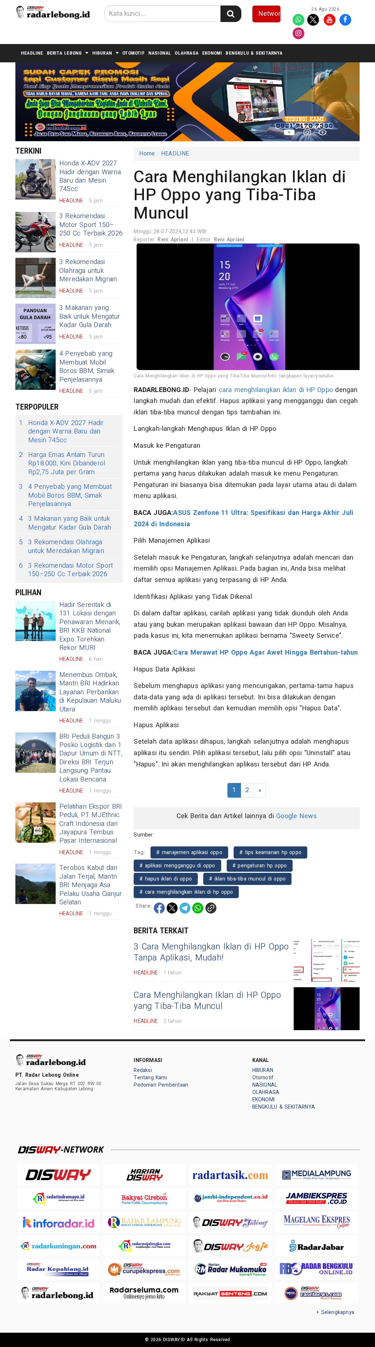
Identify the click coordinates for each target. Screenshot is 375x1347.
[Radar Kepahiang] (58, 1269)
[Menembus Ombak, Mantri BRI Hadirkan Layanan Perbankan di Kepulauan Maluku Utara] (35, 691)
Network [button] (270, 14)
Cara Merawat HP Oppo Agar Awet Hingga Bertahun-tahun (265, 653)
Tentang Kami (150, 1077)
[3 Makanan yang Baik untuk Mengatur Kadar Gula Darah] (35, 324)
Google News (296, 816)
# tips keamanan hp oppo (270, 852)
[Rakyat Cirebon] (144, 1198)
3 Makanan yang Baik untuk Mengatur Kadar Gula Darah (89, 316)
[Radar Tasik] (230, 1175)
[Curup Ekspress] (144, 1269)
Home (147, 153)
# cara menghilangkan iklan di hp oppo (186, 892)
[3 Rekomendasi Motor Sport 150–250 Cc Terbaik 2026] (35, 232)
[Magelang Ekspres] (317, 1222)
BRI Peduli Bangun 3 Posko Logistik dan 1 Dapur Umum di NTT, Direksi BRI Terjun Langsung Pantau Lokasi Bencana (90, 758)
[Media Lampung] (317, 1175)
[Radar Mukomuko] (230, 1269)
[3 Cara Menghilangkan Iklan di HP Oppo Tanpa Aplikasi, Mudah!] (327, 960)
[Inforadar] (58, 1222)
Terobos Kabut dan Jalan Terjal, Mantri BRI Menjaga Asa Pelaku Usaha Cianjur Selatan (90, 885)
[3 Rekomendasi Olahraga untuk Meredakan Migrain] (35, 278)
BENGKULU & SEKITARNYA (254, 53)
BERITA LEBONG (64, 53)
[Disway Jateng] (230, 1222)
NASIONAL (159, 53)
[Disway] (58, 1175)
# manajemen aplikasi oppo (189, 852)
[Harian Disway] (144, 1175)
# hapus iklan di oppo (166, 879)
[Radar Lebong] (58, 1293)
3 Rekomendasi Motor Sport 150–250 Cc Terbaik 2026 (91, 224)
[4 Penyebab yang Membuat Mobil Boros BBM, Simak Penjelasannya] (35, 369)
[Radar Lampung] (144, 1222)
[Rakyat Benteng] (230, 1293)
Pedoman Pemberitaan (161, 1085)
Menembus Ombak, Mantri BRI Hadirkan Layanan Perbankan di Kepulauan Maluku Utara (90, 692)
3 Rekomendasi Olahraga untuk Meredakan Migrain (88, 270)
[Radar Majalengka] (144, 1246)
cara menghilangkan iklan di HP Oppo (276, 390)
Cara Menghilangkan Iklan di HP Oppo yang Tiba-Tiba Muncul (207, 1001)
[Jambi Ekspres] (317, 1198)
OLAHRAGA (186, 53)
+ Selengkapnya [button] (335, 1312)
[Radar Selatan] (317, 1293)
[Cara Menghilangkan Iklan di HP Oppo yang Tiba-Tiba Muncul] (327, 1008)
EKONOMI (212, 53)
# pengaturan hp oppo (260, 866)
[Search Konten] (231, 13)
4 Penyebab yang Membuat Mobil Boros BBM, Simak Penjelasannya (86, 366)
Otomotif (133, 53)
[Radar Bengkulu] (317, 1269)
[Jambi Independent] (230, 1198)
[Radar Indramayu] (58, 1198)
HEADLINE (32, 53)
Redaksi (143, 1070)
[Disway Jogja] (230, 1245)
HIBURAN (102, 53)
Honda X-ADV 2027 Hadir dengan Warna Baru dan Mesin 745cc (90, 176)
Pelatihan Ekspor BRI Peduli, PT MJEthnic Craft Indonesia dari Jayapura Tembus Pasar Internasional (90, 824)
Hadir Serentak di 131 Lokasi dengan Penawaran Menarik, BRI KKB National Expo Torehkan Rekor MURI (89, 626)
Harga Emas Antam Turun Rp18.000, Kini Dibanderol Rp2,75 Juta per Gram (62, 463)
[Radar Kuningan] (58, 1246)
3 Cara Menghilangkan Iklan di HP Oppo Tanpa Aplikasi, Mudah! (211, 952)
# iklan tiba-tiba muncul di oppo (247, 879)
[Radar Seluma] (144, 1293)
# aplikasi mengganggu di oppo (177, 866)
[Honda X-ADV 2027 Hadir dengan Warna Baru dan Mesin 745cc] (35, 179)
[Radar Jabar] (317, 1246)
